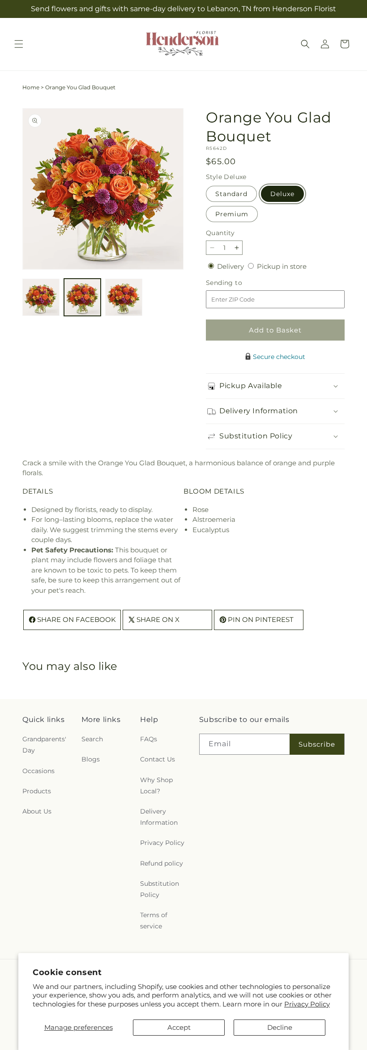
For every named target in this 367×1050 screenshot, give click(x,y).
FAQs (148, 739)
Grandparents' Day (44, 744)
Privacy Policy (307, 1004)
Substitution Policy (159, 889)
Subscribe (317, 744)
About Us (36, 811)
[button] (19, 44)
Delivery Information (159, 817)
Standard (231, 194)
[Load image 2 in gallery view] (82, 297)
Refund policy (161, 863)
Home (30, 87)
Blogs (90, 759)
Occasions (38, 771)
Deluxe (282, 194)
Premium (231, 214)
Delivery (231, 266)
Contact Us (157, 759)
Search (92, 739)
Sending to (237, 283)
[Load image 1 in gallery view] (41, 297)
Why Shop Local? (156, 785)
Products (36, 791)
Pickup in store (282, 266)
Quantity (220, 233)
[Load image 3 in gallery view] (123, 297)
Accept (179, 1027)
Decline (279, 1027)
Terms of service (153, 920)
